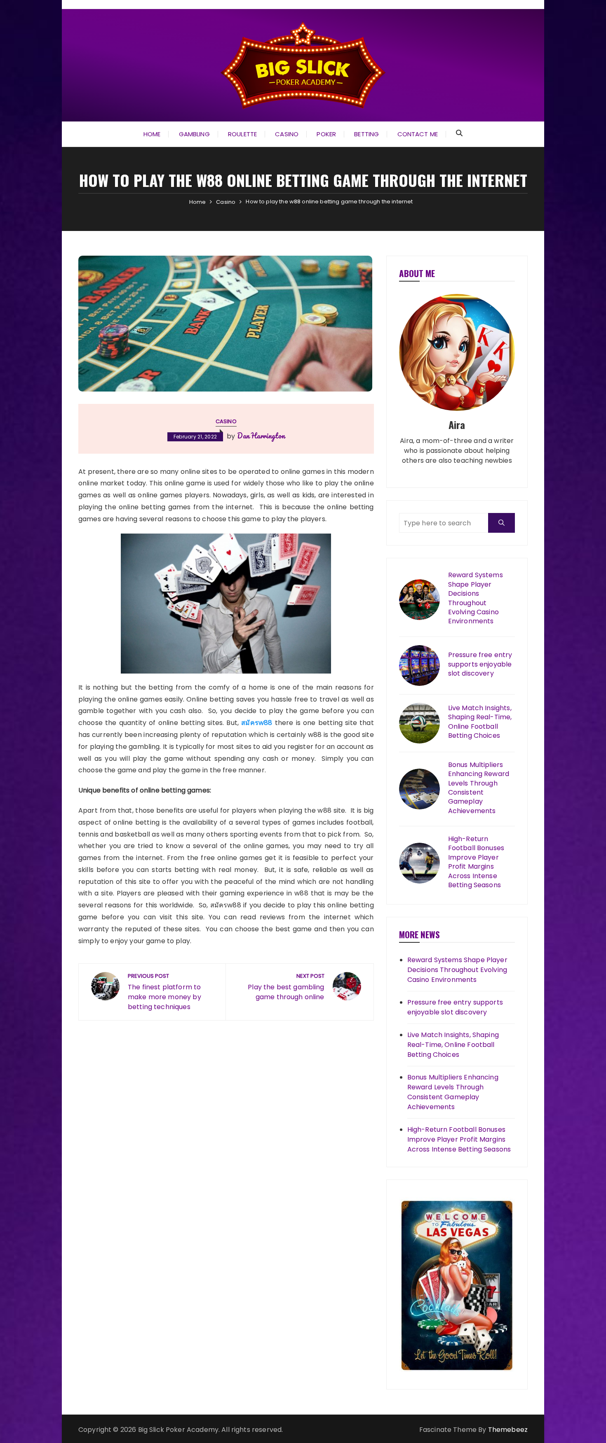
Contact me (417, 134)
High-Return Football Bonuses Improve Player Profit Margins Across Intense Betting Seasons (476, 862)
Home (152, 134)
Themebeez (508, 1429)
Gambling (194, 134)
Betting (366, 134)
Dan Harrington (261, 436)
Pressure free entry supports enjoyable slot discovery (480, 664)
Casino (286, 134)
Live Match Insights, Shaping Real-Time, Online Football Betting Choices (480, 722)
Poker (326, 134)
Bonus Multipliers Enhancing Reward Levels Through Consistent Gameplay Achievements (478, 788)
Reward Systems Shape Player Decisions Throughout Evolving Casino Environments (475, 598)
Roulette (242, 134)
